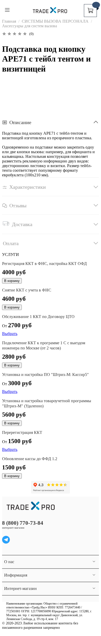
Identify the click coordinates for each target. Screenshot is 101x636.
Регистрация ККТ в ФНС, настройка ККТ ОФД (44, 263)
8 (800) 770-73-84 (22, 523)
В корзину (12, 281)
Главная (9, 21)
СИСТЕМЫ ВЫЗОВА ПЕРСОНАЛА (55, 21)
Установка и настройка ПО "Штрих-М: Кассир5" (45, 374)
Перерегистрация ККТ (22, 432)
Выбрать (9, 333)
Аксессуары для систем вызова (29, 26)
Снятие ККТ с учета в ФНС (26, 290)
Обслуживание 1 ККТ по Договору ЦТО (38, 316)
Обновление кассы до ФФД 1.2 (29, 459)
